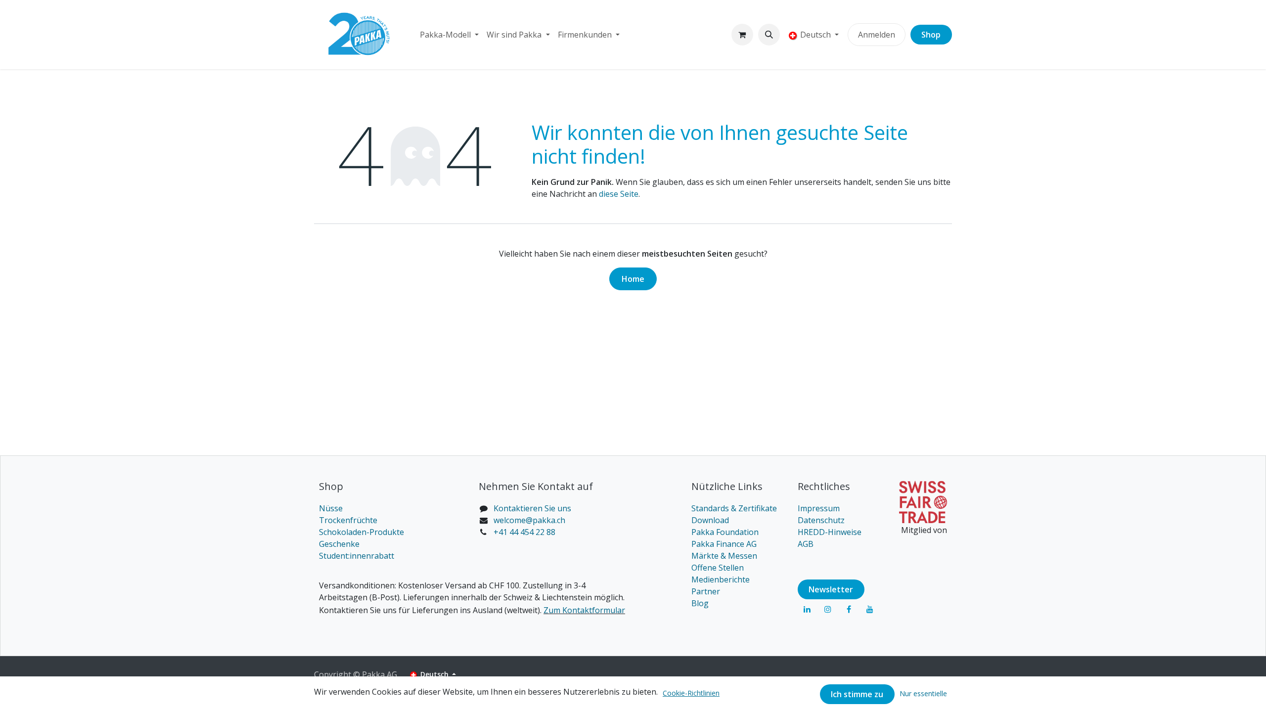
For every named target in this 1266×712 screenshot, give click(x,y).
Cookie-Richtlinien (691, 693)
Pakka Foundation (725, 532)
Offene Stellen (717, 567)
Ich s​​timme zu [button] (857, 694)
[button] (769, 34)
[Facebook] (849, 609)
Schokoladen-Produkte (361, 532)
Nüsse (331, 508)
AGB (806, 543)
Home (633, 278)
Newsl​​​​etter (831, 589)
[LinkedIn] (807, 609)
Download (710, 520)
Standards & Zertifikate (734, 508)
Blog (700, 603)
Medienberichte (720, 579)
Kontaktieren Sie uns (532, 508)
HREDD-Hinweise (829, 532)
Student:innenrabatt (356, 555)
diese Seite (618, 193)
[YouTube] (870, 609)
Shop (931, 34)
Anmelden (876, 34)
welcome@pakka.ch (529, 520)
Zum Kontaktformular (584, 610)
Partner (705, 591)
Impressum (819, 508)
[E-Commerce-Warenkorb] (742, 34)
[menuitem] (449, 34)
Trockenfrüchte (348, 520)
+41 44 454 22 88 (524, 532)
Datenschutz (821, 520)
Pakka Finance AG (724, 543)
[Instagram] (828, 609)
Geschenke (339, 543)
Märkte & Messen (724, 555)
